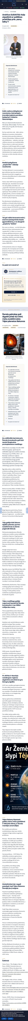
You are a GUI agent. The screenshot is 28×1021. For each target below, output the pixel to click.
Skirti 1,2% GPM (14, 295)
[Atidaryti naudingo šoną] (27, 510)
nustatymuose (21, 1016)
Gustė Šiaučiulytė (21, 327)
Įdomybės (15, 325)
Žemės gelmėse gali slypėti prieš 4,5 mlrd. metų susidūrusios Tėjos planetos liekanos (13, 318)
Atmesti (10, 1018)
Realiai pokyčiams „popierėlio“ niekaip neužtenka (13, 80)
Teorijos (13, 327)
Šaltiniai (10, 418)
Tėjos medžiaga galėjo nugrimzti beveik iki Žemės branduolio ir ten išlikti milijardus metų (14, 390)
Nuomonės (13, 11)
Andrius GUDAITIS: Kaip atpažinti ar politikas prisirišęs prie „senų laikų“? (13, 18)
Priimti (4, 1018)
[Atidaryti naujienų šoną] (1, 510)
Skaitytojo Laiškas (6, 28)
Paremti (13, 292)
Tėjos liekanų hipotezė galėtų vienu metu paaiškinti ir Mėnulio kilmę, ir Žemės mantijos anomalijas (14, 406)
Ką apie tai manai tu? (13, 94)
